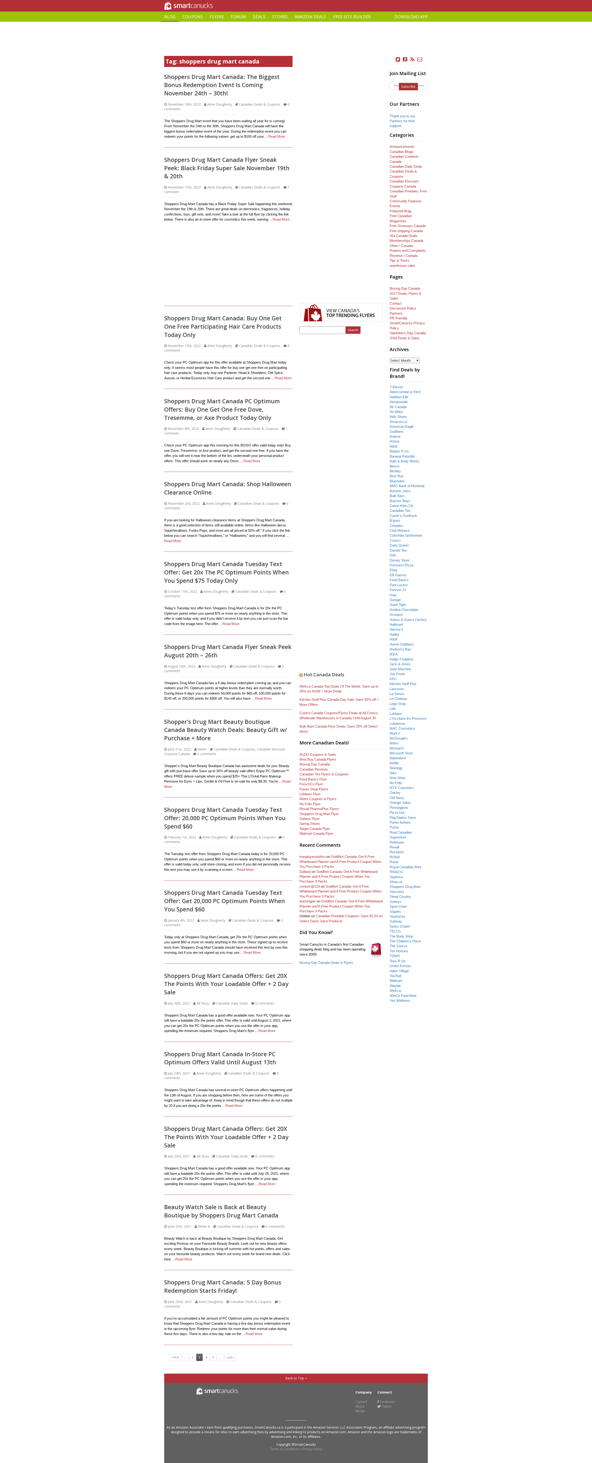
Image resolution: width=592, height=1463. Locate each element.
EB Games (398, 575)
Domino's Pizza (401, 565)
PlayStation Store (403, 818)
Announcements (402, 147)
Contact (395, 303)
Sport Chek (398, 906)
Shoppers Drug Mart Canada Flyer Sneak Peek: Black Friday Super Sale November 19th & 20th (227, 168)
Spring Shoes (309, 824)
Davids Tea (398, 550)
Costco (395, 540)
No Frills (396, 783)
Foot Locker (399, 585)
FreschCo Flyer (311, 784)
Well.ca (395, 991)
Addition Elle (399, 397)
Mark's (395, 733)
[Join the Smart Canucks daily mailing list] (419, 59)
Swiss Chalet (400, 926)
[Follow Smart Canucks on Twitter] (398, 59)
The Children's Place (405, 941)
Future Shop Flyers (313, 789)
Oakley (395, 793)
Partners (396, 313)
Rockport (397, 852)
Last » (230, 1357)
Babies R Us (399, 451)
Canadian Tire (400, 511)
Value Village (399, 971)
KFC (393, 679)
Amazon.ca (398, 422)
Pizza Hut (397, 812)
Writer (202, 749)
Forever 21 (398, 590)
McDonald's (399, 738)
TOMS (395, 956)
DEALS (259, 16)
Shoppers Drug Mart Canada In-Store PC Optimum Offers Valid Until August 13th (220, 1058)
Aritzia (394, 441)
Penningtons (399, 808)
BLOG (170, 16)
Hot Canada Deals (324, 674)
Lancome (397, 689)
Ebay (394, 570)
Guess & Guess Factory (408, 620)
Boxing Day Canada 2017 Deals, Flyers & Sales (405, 293)
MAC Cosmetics (402, 728)
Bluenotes (397, 481)
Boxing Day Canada (314, 764)
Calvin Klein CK (401, 506)
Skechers (397, 892)
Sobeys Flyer (309, 819)
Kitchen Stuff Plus (403, 684)
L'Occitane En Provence (408, 718)
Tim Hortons (399, 951)
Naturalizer (398, 758)
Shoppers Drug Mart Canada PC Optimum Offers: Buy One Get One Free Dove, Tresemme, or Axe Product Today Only (222, 409)
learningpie (307, 901)
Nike (393, 773)
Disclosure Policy (403, 308)
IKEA (394, 654)
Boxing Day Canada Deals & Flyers (326, 963)
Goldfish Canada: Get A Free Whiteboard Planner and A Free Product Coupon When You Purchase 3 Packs (340, 861)
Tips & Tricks (399, 260)
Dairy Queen (399, 545)
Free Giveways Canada (408, 226)
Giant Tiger (398, 605)
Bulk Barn (397, 496)
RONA (395, 857)
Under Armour (400, 966)
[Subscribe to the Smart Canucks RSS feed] (412, 59)
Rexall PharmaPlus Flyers (319, 809)
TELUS (395, 931)
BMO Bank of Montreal (407, 486)
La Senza (397, 694)
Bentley (395, 471)
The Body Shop (401, 936)
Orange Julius (400, 802)
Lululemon (397, 723)
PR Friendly (398, 318)
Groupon (396, 614)
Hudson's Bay (400, 649)
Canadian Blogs (401, 152)
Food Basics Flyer (313, 779)
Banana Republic (402, 456)
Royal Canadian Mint (405, 867)
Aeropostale (399, 402)
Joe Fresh (397, 674)
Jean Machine (400, 669)
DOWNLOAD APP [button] (411, 16)
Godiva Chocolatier (404, 610)
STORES (280, 16)
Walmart (396, 981)
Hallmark (396, 624)
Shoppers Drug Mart (405, 887)
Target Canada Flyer (314, 829)
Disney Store (399, 560)
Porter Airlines (400, 822)
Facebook (387, 1401)
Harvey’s (396, 629)
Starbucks (397, 916)
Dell (392, 555)
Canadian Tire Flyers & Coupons (323, 774)
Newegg (396, 768)
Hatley (394, 634)
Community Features (406, 201)
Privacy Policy (312, 1449)
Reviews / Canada (403, 256)
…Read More (275, 136)
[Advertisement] (296, 23)
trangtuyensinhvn (312, 857)
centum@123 (309, 886)
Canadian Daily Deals (232, 1003)
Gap (393, 595)
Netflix (394, 763)
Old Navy (397, 798)
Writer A (204, 1226)
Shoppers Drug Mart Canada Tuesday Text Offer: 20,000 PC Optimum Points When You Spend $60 (225, 818)
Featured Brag (400, 211)
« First (175, 1357)
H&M (394, 639)
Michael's (397, 748)
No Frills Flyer (310, 804)
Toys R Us (398, 961)
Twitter (386, 1406)
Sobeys (395, 902)
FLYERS (217, 16)
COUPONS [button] (192, 16)
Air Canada (398, 407)
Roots (394, 862)
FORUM (238, 16)
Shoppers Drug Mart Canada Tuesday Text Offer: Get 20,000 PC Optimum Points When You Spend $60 (224, 901)
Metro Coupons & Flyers (317, 799)
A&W (394, 446)
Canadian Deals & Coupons (259, 104)
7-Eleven (396, 387)
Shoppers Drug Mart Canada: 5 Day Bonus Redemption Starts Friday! (222, 1286)
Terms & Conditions (285, 1449)
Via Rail (395, 976)
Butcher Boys (400, 501)
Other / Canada (401, 246)
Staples (395, 912)
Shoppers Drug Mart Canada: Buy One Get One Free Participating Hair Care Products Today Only (223, 326)
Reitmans (397, 842)
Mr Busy (203, 1003)
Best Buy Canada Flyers (317, 759)
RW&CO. (397, 872)
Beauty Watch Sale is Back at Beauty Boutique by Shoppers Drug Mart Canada (221, 1211)
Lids (393, 708)
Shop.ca (396, 882)
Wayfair (395, 986)
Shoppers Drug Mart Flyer (319, 814)
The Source (398, 946)
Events (395, 206)
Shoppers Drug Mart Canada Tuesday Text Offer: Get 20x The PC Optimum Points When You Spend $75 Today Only (226, 572)
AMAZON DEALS (310, 16)
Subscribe (408, 86)
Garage (395, 600)
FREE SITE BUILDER (352, 16)
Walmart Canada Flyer (316, 833)
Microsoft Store (401, 753)
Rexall (394, 847)
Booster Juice (400, 491)
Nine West (397, 778)
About (359, 1406)
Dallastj (305, 872)
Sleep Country (400, 896)
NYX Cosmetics (402, 788)
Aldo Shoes (398, 417)
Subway (396, 921)
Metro (394, 743)
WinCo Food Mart (403, 996)
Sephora (396, 877)
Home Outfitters (402, 644)
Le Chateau (398, 699)
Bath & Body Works (404, 461)
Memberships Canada (406, 241)
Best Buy (397, 476)
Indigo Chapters (401, 659)
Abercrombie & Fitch (405, 392)
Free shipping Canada (406, 231)
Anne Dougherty (219, 104)
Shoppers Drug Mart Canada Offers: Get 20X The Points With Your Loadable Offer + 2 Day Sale (226, 984)
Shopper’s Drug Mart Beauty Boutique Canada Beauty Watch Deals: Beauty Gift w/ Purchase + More (225, 730)
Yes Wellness (400, 1000)
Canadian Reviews (313, 769)
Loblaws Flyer (310, 794)
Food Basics (399, 580)
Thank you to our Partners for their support (402, 121)
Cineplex (396, 526)
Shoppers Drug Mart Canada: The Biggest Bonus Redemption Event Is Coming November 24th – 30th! (222, 85)
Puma (394, 827)
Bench (394, 466)
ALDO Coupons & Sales (317, 754)
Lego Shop (398, 704)
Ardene (395, 436)
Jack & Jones (400, 664)
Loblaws (396, 714)
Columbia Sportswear (406, 535)
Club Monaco (400, 530)
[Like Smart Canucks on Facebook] (405, 59)
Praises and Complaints (408, 250)
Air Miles (396, 412)
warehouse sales (402, 265)
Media (360, 1411)
